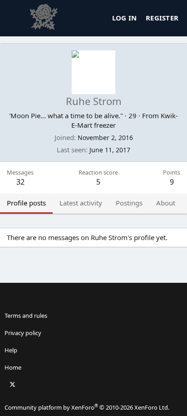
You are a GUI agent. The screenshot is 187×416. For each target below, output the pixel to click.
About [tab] (165, 202)
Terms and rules (26, 315)
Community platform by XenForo (87, 407)
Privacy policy (23, 333)
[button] (92, 298)
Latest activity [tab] (80, 202)
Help (11, 350)
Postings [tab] (129, 202)
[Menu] (14, 18)
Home (13, 367)
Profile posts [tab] (26, 202)
